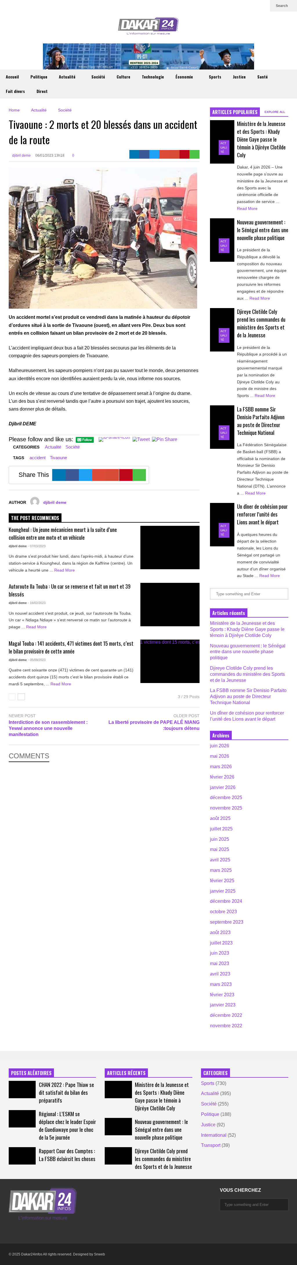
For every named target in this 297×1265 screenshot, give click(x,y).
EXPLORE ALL (275, 111)
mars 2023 (221, 984)
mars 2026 (221, 766)
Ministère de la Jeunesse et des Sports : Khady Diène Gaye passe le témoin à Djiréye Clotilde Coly (261, 139)
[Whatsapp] (194, 154)
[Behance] (63, 1231)
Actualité (68, 77)
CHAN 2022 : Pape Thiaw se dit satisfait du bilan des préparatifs (66, 1092)
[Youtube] (253, 6)
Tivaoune (58, 457)
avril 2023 (220, 973)
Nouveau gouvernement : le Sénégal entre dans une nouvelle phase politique (262, 229)
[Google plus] (235, 6)
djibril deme (21, 155)
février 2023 (222, 994)
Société (98, 77)
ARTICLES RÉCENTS (126, 1073)
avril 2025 (220, 859)
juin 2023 (219, 953)
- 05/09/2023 (37, 660)
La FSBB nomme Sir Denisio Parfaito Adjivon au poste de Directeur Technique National (261, 420)
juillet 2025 (221, 828)
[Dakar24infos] (148, 27)
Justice (239, 77)
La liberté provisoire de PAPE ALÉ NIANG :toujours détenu (154, 725)
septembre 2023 (226, 922)
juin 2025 (219, 839)
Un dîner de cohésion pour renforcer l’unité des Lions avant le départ (262, 514)
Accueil (12, 77)
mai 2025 (219, 849)
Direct (42, 91)
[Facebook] (144, 154)
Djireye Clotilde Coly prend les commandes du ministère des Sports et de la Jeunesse (261, 323)
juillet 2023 (221, 942)
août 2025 (220, 818)
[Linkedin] (263, 6)
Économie (184, 77)
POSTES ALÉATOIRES (31, 1073)
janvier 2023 (223, 1004)
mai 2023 (219, 963)
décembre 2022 (226, 1015)
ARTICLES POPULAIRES (235, 112)
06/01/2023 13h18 (49, 155)
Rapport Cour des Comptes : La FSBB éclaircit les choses (67, 1155)
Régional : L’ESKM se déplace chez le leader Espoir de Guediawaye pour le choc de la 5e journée (67, 1125)
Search (282, 6)
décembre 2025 (226, 797)
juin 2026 (219, 745)
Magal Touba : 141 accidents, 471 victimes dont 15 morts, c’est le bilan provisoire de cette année (71, 647)
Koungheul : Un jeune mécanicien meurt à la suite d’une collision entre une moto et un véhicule (63, 533)
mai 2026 (219, 756)
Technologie (153, 77)
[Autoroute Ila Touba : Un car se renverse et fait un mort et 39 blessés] (170, 604)
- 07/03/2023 (37, 546)
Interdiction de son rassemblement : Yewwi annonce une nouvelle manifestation (48, 728)
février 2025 (222, 880)
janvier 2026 (223, 787)
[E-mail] (174, 154)
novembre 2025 (226, 808)
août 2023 (220, 932)
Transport (210, 1145)
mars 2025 (221, 870)
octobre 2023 (223, 911)
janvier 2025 (223, 891)
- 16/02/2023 (37, 603)
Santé (262, 77)
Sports (215, 77)
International (214, 1135)
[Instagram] (244, 6)
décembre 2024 (226, 901)
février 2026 (222, 777)
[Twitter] (226, 6)
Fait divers (15, 91)
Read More (65, 570)
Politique (38, 77)
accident (38, 457)
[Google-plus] (164, 154)
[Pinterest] (185, 154)
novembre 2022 (226, 1025)
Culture (123, 77)
